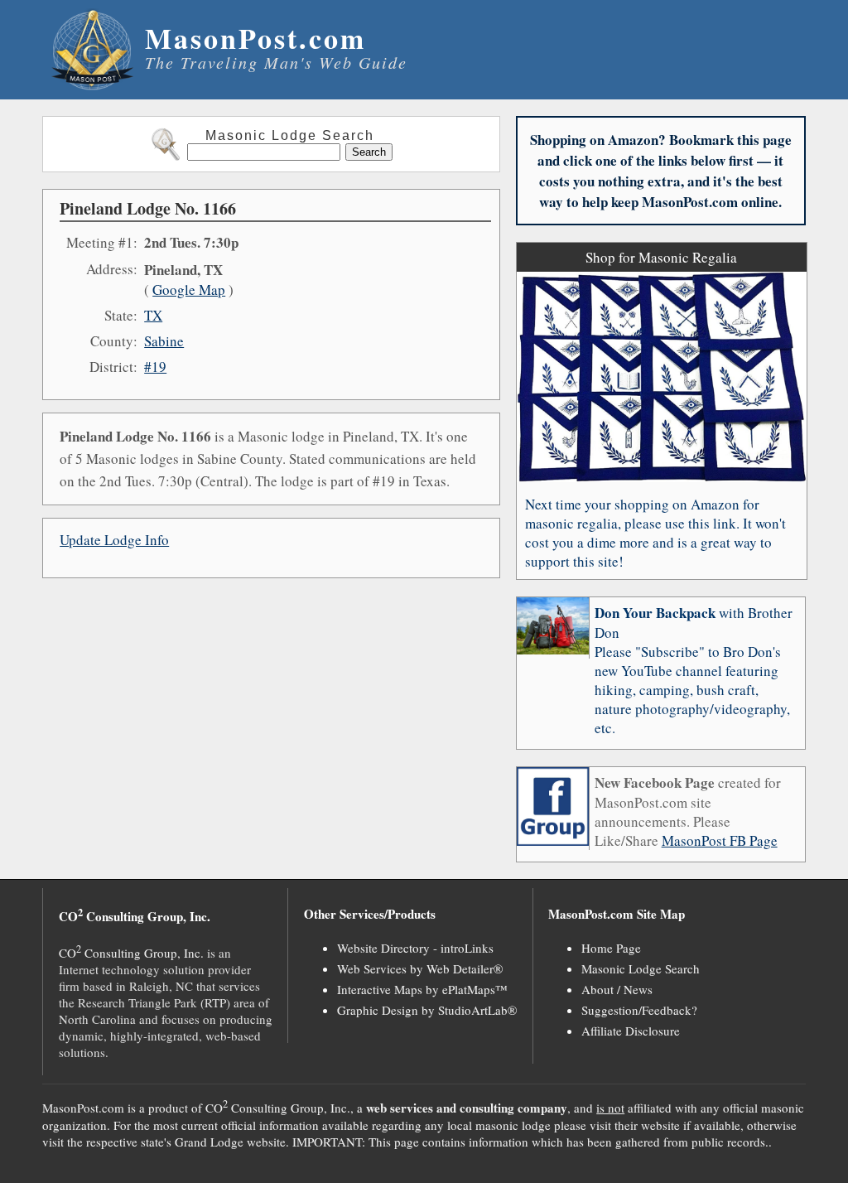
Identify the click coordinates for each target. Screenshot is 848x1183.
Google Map (188, 289)
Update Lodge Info (114, 539)
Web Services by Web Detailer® (420, 968)
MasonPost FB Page (720, 840)
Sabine (164, 340)
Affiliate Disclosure (630, 1030)
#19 (155, 366)
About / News (617, 989)
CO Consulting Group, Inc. (131, 952)
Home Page (611, 947)
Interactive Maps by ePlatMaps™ (422, 989)
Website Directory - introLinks (415, 947)
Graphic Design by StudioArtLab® (427, 1010)
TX (153, 315)
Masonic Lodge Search (640, 968)
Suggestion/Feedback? (639, 1010)
